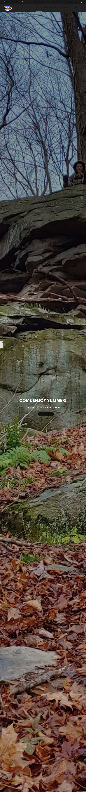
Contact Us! (44, 414)
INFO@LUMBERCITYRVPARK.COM (13, 2)
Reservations (48, 8)
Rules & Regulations (63, 8)
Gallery (76, 8)
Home (39, 8)
